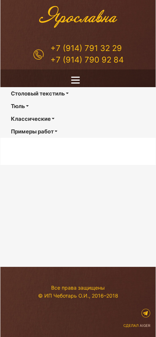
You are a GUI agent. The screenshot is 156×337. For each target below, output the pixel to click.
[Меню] (78, 80)
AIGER (145, 325)
